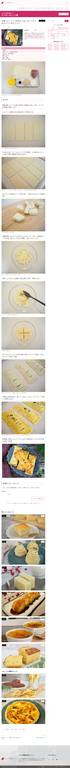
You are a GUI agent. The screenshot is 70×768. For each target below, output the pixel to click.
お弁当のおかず (64, 28)
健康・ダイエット (51, 8)
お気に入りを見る (64, 14)
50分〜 (65, 49)
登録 (4, 515)
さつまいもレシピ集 (10, 14)
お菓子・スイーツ (53, 31)
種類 (58, 8)
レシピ (30, 8)
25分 (50, 46)
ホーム (38, 766)
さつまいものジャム (40, 737)
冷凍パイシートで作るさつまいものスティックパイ (12, 738)
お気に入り (42, 20)
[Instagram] (53, 759)
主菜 (54, 35)
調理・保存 (43, 8)
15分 (57, 44)
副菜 (54, 37)
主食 (64, 35)
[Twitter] (56, 759)
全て (54, 28)
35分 (64, 46)
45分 (57, 49)
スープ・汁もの (64, 31)
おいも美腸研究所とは (21, 8)
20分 (64, 44)
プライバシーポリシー (50, 766)
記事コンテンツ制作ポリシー (60, 766)
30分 (57, 46)
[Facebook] (49, 759)
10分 (50, 44)
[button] (66, 2)
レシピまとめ (36, 8)
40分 (50, 49)
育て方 (61, 8)
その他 (66, 8)
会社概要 (42, 766)
